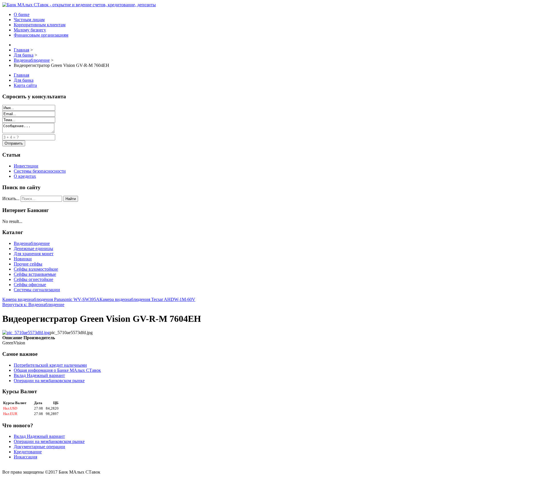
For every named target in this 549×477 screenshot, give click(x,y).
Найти (70, 199)
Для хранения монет (33, 253)
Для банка (23, 80)
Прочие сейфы (28, 264)
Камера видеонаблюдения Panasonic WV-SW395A (51, 299)
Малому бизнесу (30, 29)
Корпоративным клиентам (39, 24)
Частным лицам (29, 19)
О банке (21, 14)
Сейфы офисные (30, 284)
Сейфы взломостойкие (36, 269)
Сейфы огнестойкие (33, 279)
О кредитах (25, 176)
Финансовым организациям (41, 35)
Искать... (10, 198)
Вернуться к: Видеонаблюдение (33, 304)
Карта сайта (25, 85)
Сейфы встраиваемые (35, 274)
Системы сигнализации (37, 289)
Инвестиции (26, 165)
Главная (21, 75)
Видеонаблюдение (32, 243)
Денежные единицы (33, 248)
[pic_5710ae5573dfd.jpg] (26, 332)
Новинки (23, 258)
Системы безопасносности (40, 171)
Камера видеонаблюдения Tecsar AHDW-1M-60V (147, 299)
